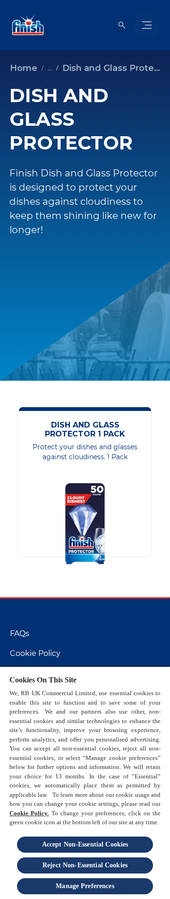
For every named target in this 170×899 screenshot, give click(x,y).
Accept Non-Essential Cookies (85, 844)
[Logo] (25, 25)
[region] (85, 782)
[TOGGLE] (147, 25)
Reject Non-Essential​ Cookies (85, 865)
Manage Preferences (85, 886)
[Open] (121, 25)
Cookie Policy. (29, 813)
